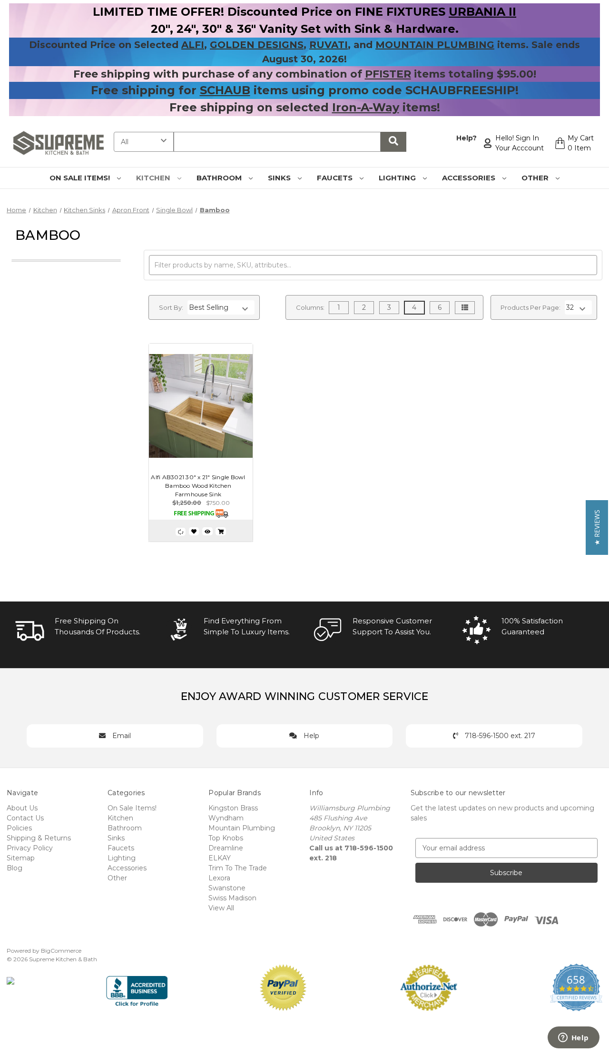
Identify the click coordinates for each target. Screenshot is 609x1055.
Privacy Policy (30, 848)
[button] (597, 527)
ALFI (192, 44)
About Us (22, 808)
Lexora (219, 878)
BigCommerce (61, 950)
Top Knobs (225, 838)
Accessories (469, 177)
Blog (14, 868)
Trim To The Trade (237, 868)
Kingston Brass (233, 808)
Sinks (280, 177)
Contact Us (25, 818)
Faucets (335, 177)
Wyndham (226, 818)
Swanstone (227, 888)
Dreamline (225, 848)
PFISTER (388, 74)
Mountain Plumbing (241, 828)
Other (535, 177)
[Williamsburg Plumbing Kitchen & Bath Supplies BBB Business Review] (136, 987)
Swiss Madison (232, 898)
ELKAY (219, 858)
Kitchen (154, 177)
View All (221, 908)
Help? (466, 138)
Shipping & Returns (39, 838)
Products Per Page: (530, 307)
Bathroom (220, 177)
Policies (19, 828)
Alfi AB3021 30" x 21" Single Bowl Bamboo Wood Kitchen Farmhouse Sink (198, 485)
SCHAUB (225, 90)
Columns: (310, 307)
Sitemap (21, 858)
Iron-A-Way (365, 107)
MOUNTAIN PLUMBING (434, 44)
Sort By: (171, 307)
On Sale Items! (80, 177)
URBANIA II (482, 12)
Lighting (398, 177)
